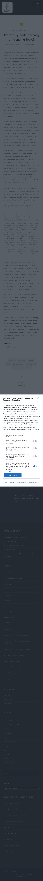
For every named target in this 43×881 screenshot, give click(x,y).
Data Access (21, 482)
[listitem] (21, 436)
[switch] (35, 441)
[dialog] (21, 440)
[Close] (39, 399)
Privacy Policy (33, 482)
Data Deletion (9, 482)
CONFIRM (13, 475)
